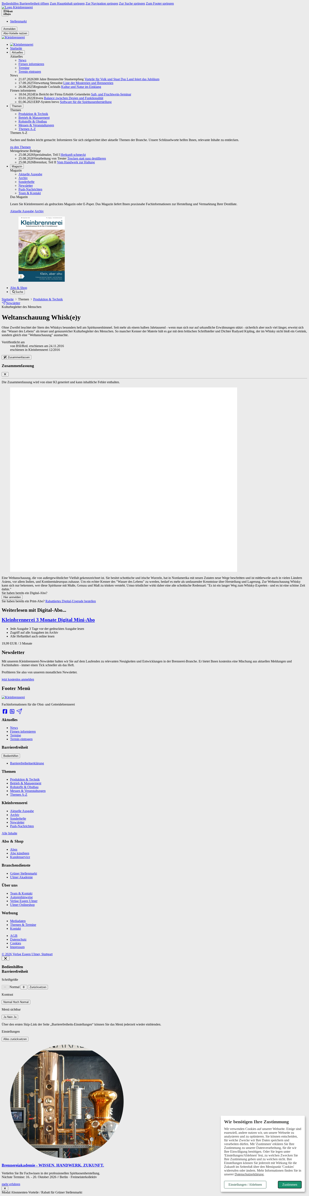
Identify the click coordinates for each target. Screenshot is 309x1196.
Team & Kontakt (29, 193)
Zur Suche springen (132, 3)
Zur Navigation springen (102, 3)
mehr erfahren (11, 1184)
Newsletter (25, 185)
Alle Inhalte (9, 833)
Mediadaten (18, 921)
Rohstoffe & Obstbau (32, 121)
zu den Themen (20, 147)
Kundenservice (20, 857)
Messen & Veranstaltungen (36, 125)
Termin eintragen (29, 71)
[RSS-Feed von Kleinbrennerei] (12, 711)
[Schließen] (5, 958)
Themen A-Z (27, 129)
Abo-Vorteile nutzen (15, 33)
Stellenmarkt (18, 21)
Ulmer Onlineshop (22, 905)
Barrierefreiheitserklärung (27, 763)
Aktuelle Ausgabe (30, 174)
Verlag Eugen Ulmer (23, 901)
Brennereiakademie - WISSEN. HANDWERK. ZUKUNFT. (53, 1165)
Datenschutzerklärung (249, 1174)
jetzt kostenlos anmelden (18, 679)
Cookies (15, 943)
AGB (13, 935)
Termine (23, 68)
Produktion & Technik (33, 114)
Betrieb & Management (34, 117)
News (22, 60)
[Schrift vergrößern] (23, 987)
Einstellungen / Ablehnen (245, 1184)
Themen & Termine (23, 924)
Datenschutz (18, 939)
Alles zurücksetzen (15, 1039)
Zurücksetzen (38, 987)
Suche (19, 291)
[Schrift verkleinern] (5, 987)
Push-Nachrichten (30, 189)
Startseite (16, 48)
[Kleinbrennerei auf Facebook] (5, 711)
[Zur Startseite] (17, 7)
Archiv (23, 178)
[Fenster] (5, 1188)
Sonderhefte (26, 182)
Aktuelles (17, 52)
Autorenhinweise (21, 897)
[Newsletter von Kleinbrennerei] (19, 711)
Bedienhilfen (10, 755)
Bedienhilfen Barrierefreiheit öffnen (25, 3)
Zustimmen (289, 1184)
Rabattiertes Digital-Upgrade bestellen (70, 601)
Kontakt (15, 928)
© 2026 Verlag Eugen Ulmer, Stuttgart (27, 954)
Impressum (17, 947)
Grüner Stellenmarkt (23, 873)
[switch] (16, 1002)
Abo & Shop (18, 287)
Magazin (17, 166)
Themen (17, 106)
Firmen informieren (31, 64)
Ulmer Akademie (21, 877)
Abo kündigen (19, 853)
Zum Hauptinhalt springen (67, 3)
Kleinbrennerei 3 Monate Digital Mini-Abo (48, 619)
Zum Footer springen (160, 3)
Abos (13, 849)
